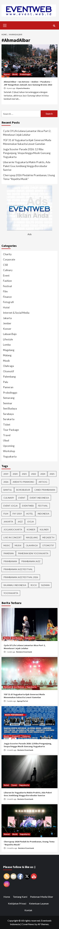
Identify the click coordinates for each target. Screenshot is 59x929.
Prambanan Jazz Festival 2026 (20, 577)
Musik (14, 74)
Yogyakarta (9, 456)
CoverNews (28, 924)
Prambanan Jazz (30, 561)
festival (43, 505)
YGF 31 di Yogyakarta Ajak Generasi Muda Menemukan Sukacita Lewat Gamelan (27, 142)
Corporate (9, 259)
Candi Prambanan (44, 489)
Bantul (7, 489)
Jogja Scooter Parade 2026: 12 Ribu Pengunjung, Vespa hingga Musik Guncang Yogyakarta (27, 153)
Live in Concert (12, 537)
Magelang (8, 350)
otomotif (48, 545)
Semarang (9, 397)
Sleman (45, 585)
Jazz (20, 521)
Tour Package (11, 429)
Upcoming (9, 445)
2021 (24, 474)
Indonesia (43, 513)
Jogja (30, 521)
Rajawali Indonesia (14, 585)
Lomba (7, 344)
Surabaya (8, 413)
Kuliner (44, 529)
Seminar (7, 403)
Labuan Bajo (10, 334)
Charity (7, 254)
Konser (7, 74)
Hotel (6, 307)
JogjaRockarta (12, 529)
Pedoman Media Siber (41, 896)
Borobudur (23, 489)
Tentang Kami (20, 896)
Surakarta (8, 419)
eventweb (28, 505)
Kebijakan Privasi (17, 903)
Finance (7, 296)
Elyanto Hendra (23, 88)
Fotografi (8, 302)
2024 (42, 474)
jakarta (8, 521)
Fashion (7, 280)
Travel (6, 435)
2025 (52, 474)
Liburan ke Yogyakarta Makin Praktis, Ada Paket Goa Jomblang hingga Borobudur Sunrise (26, 166)
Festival (7, 286)
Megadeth (48, 537)
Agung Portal (22, 701)
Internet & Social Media (16, 312)
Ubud (6, 440)
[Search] (54, 26)
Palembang (9, 376)
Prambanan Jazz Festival (18, 569)
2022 (33, 474)
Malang (7, 355)
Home (6, 896)
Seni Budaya (10, 408)
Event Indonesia (39, 497)
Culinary (8, 270)
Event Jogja (10, 505)
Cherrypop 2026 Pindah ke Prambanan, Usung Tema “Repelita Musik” (29, 177)
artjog (43, 482)
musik (18, 545)
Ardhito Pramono (23, 482)
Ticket (6, 424)
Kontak (28, 910)
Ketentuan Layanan (39, 903)
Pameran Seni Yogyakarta (33, 553)
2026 (5, 482)
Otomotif (8, 371)
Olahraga (8, 365)
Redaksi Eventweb (24, 652)
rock (34, 585)
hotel (29, 513)
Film (5, 291)
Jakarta (7, 318)
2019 (5, 474)
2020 (15, 474)
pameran (8, 553)
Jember (7, 323)
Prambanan (10, 561)
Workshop (9, 451)
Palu (5, 382)
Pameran (8, 387)
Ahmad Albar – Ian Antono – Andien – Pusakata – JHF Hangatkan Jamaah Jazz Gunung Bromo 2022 (28, 83)
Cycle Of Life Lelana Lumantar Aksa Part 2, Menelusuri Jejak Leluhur (27, 132)
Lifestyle (8, 339)
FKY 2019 (17, 513)
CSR (5, 264)
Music (6, 545)
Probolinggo (25, 74)
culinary (8, 497)
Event (6, 275)
